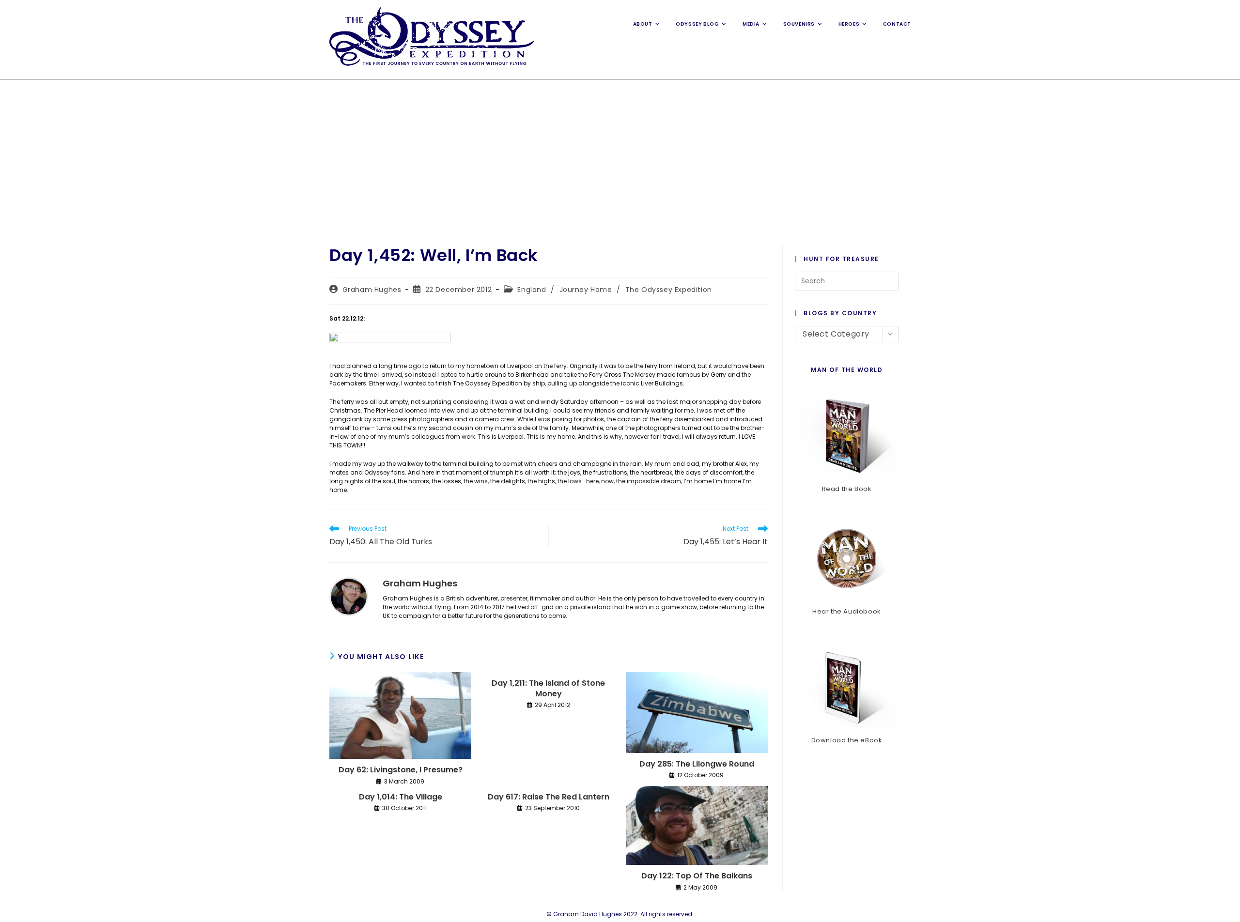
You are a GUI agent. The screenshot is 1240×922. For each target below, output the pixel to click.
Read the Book (847, 488)
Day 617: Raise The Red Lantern (548, 797)
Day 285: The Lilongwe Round (696, 764)
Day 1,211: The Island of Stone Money (548, 688)
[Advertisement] (620, 152)
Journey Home (585, 289)
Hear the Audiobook (846, 611)
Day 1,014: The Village (400, 797)
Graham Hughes (372, 289)
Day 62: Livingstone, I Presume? (401, 770)
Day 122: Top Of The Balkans (696, 876)
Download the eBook (847, 740)
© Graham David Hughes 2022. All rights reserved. (620, 914)
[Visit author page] (348, 596)
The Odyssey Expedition (668, 289)
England (531, 289)
